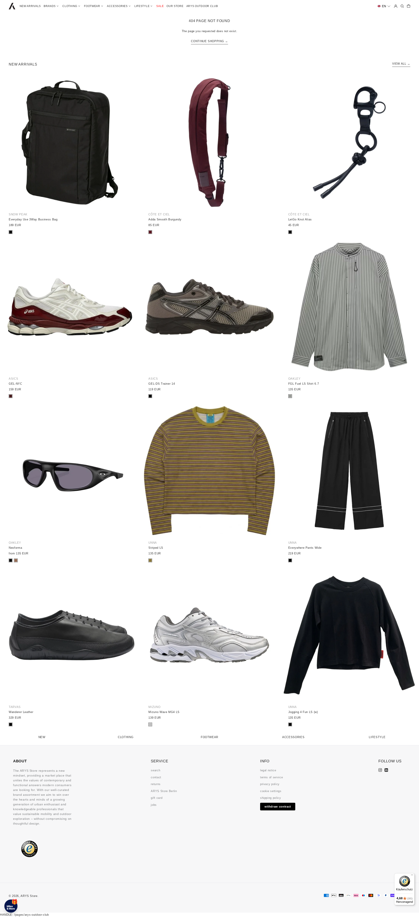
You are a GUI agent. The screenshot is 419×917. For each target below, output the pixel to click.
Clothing (125, 737)
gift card (156, 797)
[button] (384, 6)
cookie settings (271, 791)
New (41, 737)
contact (156, 777)
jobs (154, 804)
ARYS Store (29, 896)
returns (156, 784)
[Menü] (412, 876)
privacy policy (270, 784)
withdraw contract (277, 806)
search (155, 770)
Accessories (293, 737)
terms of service (271, 777)
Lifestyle (377, 737)
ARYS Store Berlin (164, 791)
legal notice (268, 770)
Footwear (209, 737)
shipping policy (270, 797)
